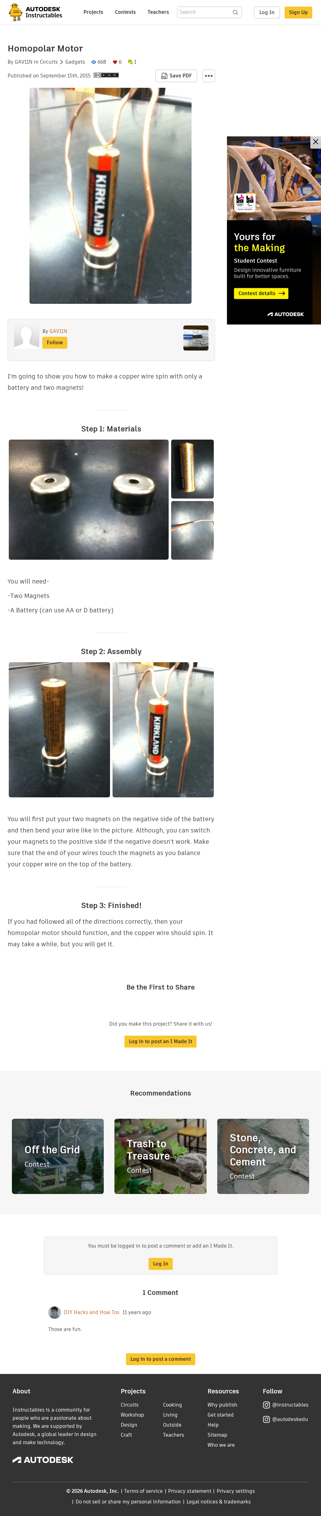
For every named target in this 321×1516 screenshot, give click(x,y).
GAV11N (24, 62)
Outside (172, 1425)
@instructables (290, 1404)
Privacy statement (189, 1491)
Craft (126, 1435)
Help (213, 1425)
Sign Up (298, 12)
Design (129, 1425)
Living (170, 1414)
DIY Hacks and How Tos (91, 1312)
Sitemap (217, 1435)
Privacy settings (236, 1491)
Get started (221, 1414)
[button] (209, 76)
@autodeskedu (290, 1419)
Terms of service (143, 1491)
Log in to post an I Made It (160, 1041)
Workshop (132, 1414)
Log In (267, 12)
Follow (55, 342)
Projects (93, 12)
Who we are (221, 1445)
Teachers (158, 12)
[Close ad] (315, 142)
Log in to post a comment (160, 1359)
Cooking (172, 1404)
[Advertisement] (274, 230)
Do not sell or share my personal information (128, 1501)
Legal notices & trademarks (219, 1501)
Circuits (49, 62)
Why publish (222, 1404)
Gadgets (75, 62)
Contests (125, 12)
